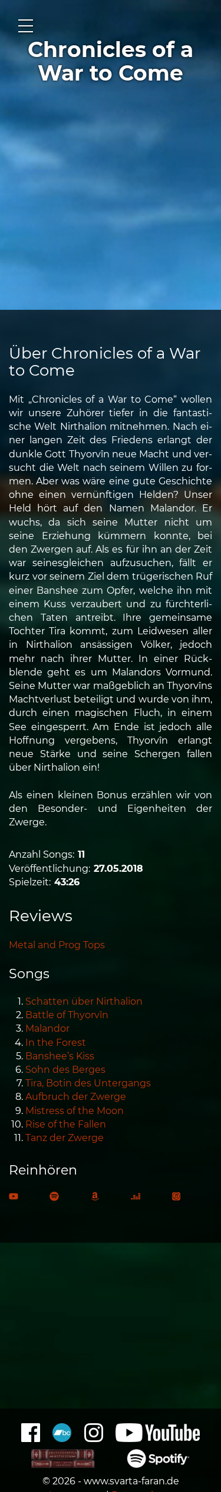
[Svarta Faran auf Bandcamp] (61, 1438)
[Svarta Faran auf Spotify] (158, 1464)
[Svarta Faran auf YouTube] (158, 1438)
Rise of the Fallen (65, 1124)
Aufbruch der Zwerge (75, 1096)
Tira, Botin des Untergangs (88, 1083)
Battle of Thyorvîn (66, 1015)
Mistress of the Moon (74, 1110)
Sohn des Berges (65, 1069)
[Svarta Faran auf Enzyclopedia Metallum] (62, 1464)
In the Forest (55, 1042)
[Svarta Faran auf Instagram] (93, 1438)
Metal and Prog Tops (57, 945)
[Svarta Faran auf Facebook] (30, 1438)
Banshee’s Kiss (59, 1056)
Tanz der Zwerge (64, 1137)
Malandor (47, 1028)
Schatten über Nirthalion (84, 1001)
